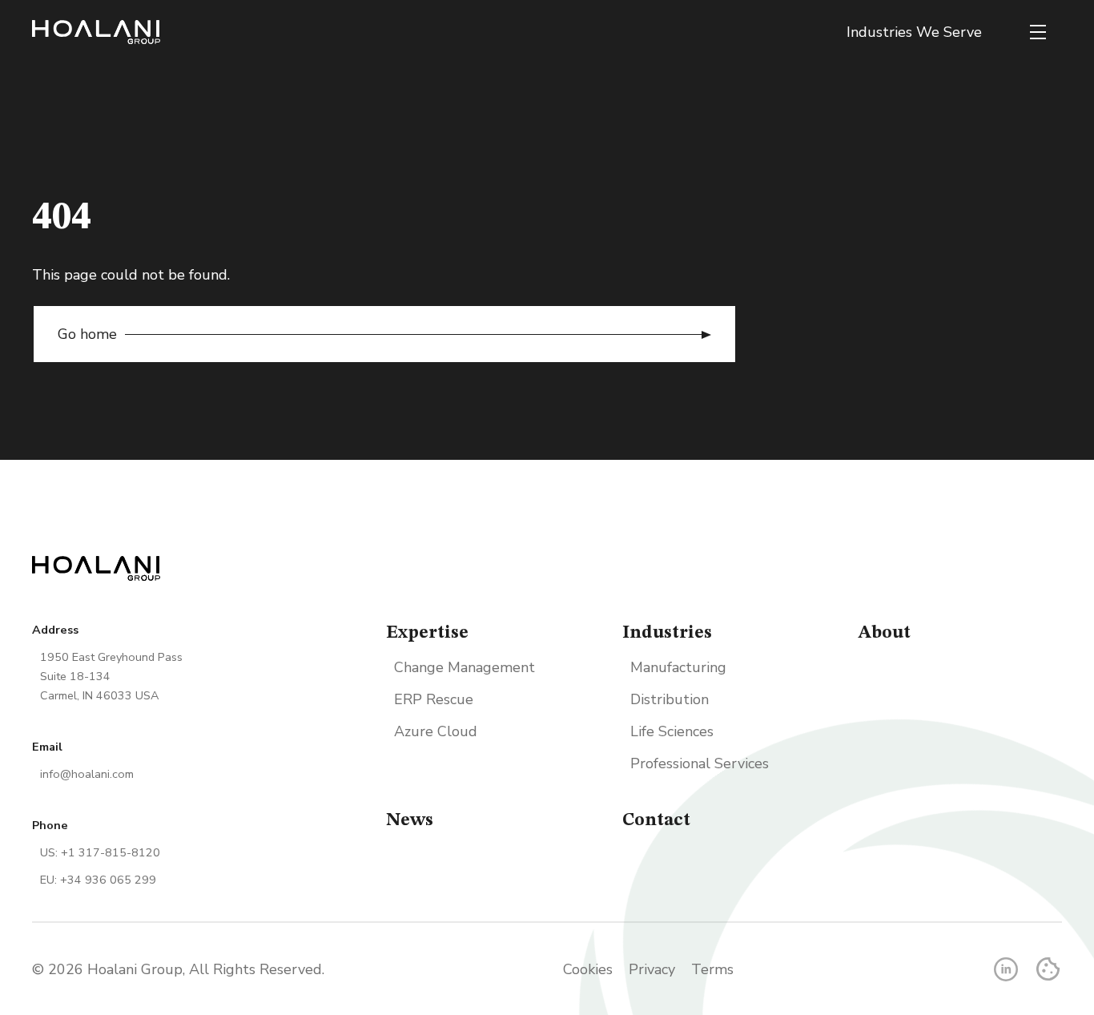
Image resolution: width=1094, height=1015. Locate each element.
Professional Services (699, 763)
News (409, 820)
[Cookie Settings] (1048, 969)
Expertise (427, 633)
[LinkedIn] (1006, 969)
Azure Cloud (435, 731)
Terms (712, 969)
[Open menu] (1038, 32)
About (884, 633)
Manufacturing (678, 667)
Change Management (464, 667)
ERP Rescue (433, 699)
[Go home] (96, 32)
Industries (667, 633)
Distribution (669, 699)
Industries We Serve (914, 32)
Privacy (652, 969)
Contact (656, 820)
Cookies (588, 969)
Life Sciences (672, 731)
